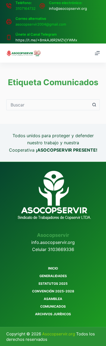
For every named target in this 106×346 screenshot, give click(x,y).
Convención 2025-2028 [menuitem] (53, 291)
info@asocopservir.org (68, 8)
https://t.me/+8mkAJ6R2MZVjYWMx (46, 40)
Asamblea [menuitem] (53, 299)
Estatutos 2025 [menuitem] (53, 283)
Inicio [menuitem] (53, 268)
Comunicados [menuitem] (53, 306)
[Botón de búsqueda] (94, 104)
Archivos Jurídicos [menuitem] (53, 314)
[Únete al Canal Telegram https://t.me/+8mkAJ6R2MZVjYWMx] (8, 37)
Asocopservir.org (59, 333)
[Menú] (97, 53)
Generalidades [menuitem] (53, 276)
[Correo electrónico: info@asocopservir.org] (42, 5)
